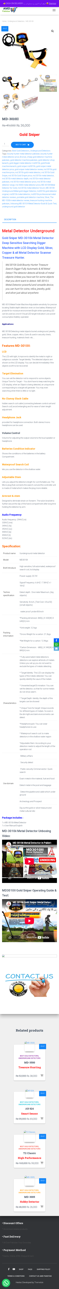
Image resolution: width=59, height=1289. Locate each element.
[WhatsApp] (56, 644)
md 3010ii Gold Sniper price (20, 175)
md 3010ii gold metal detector (27, 172)
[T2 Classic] (29, 1136)
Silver (47, 197)
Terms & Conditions (16, 1276)
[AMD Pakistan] (11, 10)
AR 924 (29, 1108)
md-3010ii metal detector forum (31, 188)
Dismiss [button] (52, 3)
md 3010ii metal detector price (23, 182)
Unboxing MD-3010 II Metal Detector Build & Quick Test (33, 203)
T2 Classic (29, 1153)
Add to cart (21, 145)
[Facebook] (56, 640)
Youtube (13, 1269)
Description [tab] (10, 219)
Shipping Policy (43, 1269)
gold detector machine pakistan (23, 160)
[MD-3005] (30, 1181)
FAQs (30, 1269)
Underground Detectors (16, 21)
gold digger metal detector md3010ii (24, 163)
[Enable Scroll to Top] (53, 1283)
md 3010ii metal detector (43, 175)
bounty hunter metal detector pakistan (23, 154)
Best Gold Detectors (20, 151)
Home (4, 21)
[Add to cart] (41, 1075)
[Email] (56, 649)
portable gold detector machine (30, 197)
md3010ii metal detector (19, 194)
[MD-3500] (30, 1046)
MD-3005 (29, 1197)
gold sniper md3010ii (26, 166)
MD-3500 (29, 1062)
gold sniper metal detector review (29, 169)
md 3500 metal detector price (27, 185)
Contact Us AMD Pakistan (40, 1276)
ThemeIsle (38, 1282)
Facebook (9, 1269)
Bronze (23, 157)
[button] (52, 31)
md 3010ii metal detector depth (15, 178)
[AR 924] (29, 1093)
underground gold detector (13, 206)
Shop (21, 1269)
